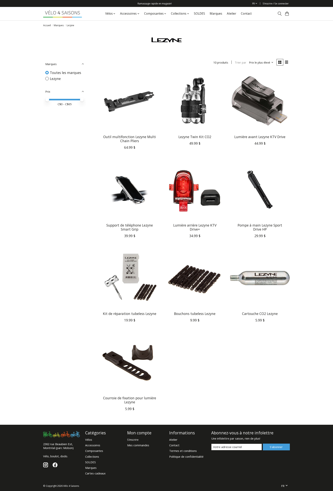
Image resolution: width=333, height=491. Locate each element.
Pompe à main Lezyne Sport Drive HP (260, 227)
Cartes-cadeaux (95, 473)
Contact (246, 14)
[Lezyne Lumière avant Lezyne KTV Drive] (260, 102)
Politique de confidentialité (186, 456)
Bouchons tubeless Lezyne (194, 313)
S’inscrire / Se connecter (276, 3)
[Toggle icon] (279, 13)
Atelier (231, 14)
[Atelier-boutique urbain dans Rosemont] (62, 13)
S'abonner (276, 447)
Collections (92, 456)
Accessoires (92, 445)
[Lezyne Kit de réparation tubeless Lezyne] (130, 278)
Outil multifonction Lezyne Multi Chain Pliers (129, 138)
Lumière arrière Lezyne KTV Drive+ (194, 227)
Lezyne (55, 78)
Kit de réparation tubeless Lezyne (129, 313)
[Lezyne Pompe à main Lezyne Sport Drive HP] (260, 190)
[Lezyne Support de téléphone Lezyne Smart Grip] (130, 190)
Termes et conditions (183, 451)
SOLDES (199, 14)
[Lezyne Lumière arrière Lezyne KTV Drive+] (195, 190)
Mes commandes (138, 445)
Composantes (94, 451)
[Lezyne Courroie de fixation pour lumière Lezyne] (130, 363)
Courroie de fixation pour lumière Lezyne (129, 400)
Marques (216, 14)
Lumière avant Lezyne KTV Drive (259, 136)
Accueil (47, 25)
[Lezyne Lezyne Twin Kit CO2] (195, 102)
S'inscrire (133, 439)
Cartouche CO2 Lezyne (260, 313)
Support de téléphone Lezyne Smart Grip (129, 227)
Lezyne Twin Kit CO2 (194, 136)
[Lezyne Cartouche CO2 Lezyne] (260, 278)
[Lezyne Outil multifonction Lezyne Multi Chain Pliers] (130, 102)
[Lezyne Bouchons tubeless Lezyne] (195, 278)
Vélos (88, 439)
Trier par (240, 62)
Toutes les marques (65, 72)
